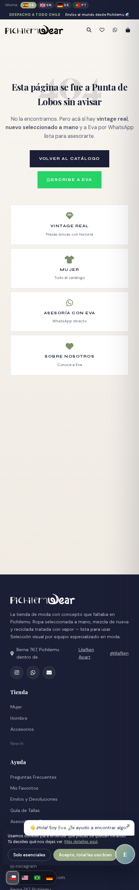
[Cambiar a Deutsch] (49, 878)
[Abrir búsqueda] (89, 30)
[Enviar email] (49, 672)
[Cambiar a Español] (12, 878)
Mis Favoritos (24, 788)
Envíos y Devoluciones (34, 799)
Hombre (18, 718)
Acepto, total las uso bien (85, 855)
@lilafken (119, 653)
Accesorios (22, 729)
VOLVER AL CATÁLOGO (69, 158)
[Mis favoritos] (102, 30)
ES (31, 5)
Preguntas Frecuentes (33, 777)
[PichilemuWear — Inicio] (38, 30)
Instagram (25, 866)
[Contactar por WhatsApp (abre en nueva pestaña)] (115, 30)
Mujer (16, 707)
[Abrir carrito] (128, 30)
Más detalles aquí (81, 841)
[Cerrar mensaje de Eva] (128, 825)
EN (49, 5)
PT (83, 5)
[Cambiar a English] (25, 878)
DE (66, 5)
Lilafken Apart (86, 653)
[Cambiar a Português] (37, 878)
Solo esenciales (29, 855)
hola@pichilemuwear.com (37, 877)
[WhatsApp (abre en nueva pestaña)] (33, 672)
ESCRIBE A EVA (71, 179)
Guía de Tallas (25, 810)
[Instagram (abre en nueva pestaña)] (16, 672)
